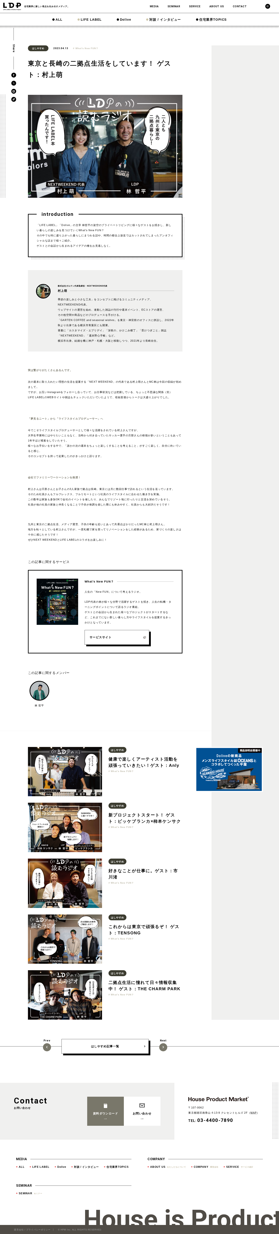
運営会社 (19, 1229)
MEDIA (154, 6)
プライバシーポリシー (38, 1229)
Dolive (125, 19)
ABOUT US (216, 6)
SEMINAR (174, 6)
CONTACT (240, 6)
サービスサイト (101, 637)
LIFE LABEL (91, 19)
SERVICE (195, 6)
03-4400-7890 (215, 1120)
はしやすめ (38, 48)
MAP (253, 1112)
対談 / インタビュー (165, 19)
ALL (59, 19)
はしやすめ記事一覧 (105, 1046)
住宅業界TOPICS (213, 19)
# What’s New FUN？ (85, 48)
